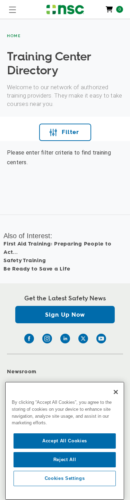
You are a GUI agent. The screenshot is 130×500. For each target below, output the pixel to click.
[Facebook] (29, 338)
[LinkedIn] (65, 338)
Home (14, 36)
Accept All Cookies (64, 440)
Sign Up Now (65, 315)
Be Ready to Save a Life (36, 269)
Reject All (64, 459)
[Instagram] (47, 338)
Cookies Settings (65, 478)
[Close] (115, 392)
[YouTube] (101, 338)
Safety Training (24, 260)
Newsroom (21, 371)
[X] (83, 338)
